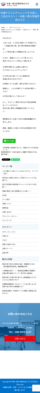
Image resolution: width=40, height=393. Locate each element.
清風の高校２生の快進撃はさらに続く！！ (17, 191)
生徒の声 (5, 253)
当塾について (7, 203)
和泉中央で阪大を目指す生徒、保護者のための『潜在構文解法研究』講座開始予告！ (18, 265)
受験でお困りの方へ (9, 244)
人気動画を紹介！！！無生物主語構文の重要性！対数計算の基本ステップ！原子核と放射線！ (19, 271)
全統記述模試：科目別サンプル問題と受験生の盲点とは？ (19, 292)
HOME (3, 27)
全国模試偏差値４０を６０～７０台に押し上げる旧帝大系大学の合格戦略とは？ (19, 285)
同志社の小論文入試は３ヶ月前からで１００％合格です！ (19, 179)
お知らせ (5, 236)
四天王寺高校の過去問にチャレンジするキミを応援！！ (19, 185)
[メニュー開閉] (37, 4)
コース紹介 (6, 199)
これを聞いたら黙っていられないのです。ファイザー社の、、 (20, 172)
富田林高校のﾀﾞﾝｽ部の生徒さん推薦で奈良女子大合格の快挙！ (19, 153)
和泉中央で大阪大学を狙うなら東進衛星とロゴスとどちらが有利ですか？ (19, 278)
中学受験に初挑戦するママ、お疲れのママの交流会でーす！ (20, 149)
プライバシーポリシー (10, 216)
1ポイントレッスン (15, 27)
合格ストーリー (7, 248)
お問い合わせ (7, 212)
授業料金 (5, 208)
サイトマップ (7, 220)
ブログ (4, 240)
